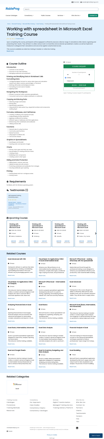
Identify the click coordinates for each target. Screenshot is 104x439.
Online (69, 78)
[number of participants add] (89, 74)
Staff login (52, 438)
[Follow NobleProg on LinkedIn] (77, 428)
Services (60, 15)
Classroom (70, 81)
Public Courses (45, 15)
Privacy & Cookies (52, 435)
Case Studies (34, 405)
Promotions (11, 405)
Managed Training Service (63, 405)
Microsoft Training (16, 24)
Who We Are (76, 15)
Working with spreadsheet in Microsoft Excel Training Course (60, 24)
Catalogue (10, 402)
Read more (10, 51)
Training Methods (13, 408)
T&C (77, 421)
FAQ (77, 419)
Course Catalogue (11, 15)
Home (8, 24)
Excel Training (40, 24)
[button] (95, 233)
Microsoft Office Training (29, 24)
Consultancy (28, 15)
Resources (10, 410)
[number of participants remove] (68, 74)
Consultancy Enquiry (37, 408)
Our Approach (35, 402)
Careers (79, 416)
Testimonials (81, 413)
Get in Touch (96, 435)
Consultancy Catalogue (39, 411)
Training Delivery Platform (63, 408)
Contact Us (93, 15)
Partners (79, 408)
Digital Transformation (61, 402)
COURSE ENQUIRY (79, 66)
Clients (78, 410)
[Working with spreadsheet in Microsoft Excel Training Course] (14, 8)
